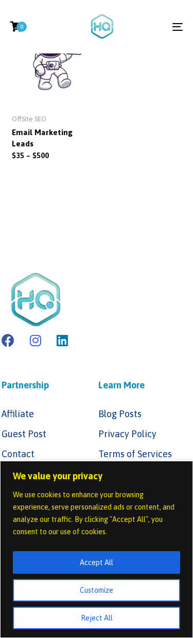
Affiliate (18, 413)
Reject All (97, 618)
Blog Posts (120, 413)
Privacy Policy (127, 433)
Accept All (96, 562)
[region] (96, 549)
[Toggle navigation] (154, 26)
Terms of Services (135, 453)
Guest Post (24, 433)
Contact (18, 453)
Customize (96, 590)
